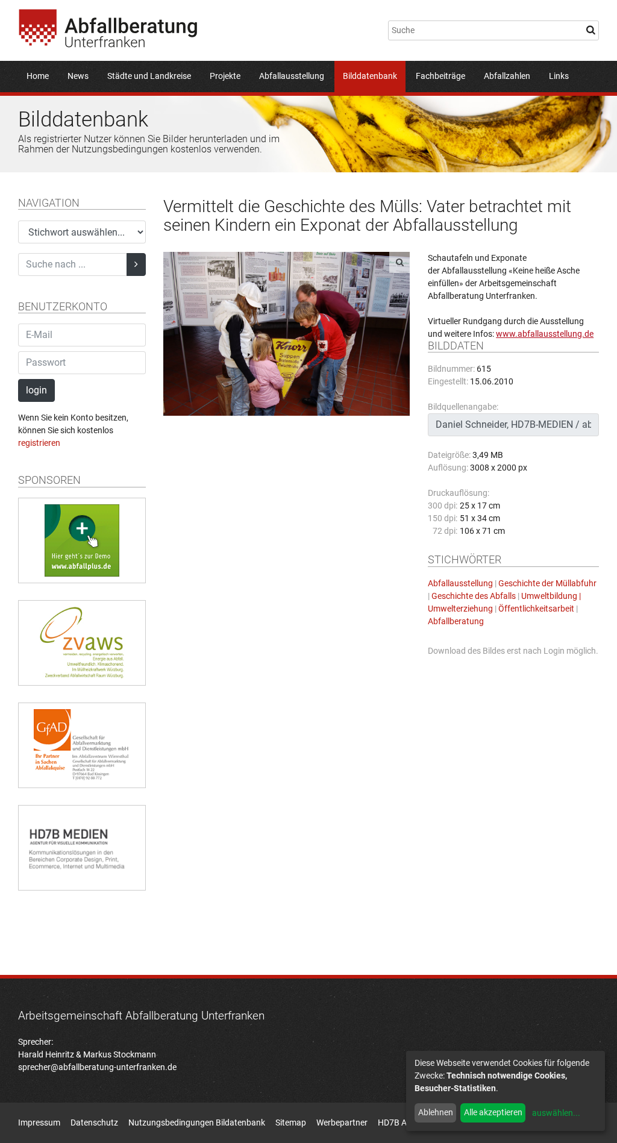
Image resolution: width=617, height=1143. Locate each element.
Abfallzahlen (507, 76)
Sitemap (290, 1122)
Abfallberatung (456, 621)
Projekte (225, 76)
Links (559, 76)
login (36, 390)
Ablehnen (435, 1112)
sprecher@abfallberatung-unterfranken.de (97, 1067)
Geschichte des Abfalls (473, 596)
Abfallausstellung (291, 76)
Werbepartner (342, 1122)
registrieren (39, 443)
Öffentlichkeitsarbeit (536, 608)
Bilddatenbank (370, 76)
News (78, 76)
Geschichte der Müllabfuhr (547, 583)
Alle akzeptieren (493, 1112)
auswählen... (556, 1113)
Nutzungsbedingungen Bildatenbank (196, 1122)
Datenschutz (94, 1122)
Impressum (39, 1122)
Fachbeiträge (440, 76)
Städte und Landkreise (149, 76)
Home (38, 76)
